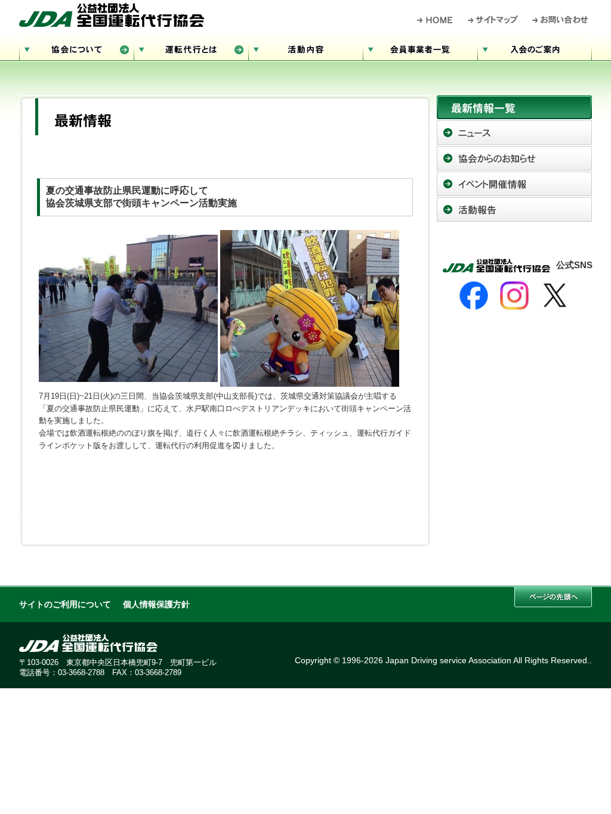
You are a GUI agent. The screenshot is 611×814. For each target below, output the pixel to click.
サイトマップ (493, 20)
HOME (435, 20)
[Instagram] (514, 295)
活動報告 (514, 209)
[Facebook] (473, 295)
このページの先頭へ (553, 596)
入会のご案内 (534, 48)
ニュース (514, 132)
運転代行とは (191, 48)
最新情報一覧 (514, 107)
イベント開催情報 (514, 184)
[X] (554, 295)
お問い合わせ (560, 20)
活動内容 (305, 48)
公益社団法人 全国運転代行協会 (111, 15)
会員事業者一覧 (420, 48)
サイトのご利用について (65, 604)
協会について (76, 48)
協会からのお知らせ (514, 158)
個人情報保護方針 (156, 604)
